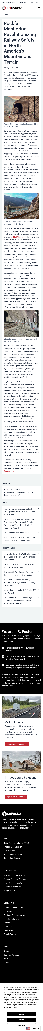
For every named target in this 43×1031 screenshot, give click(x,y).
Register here (9, 471)
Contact (7, 962)
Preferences (21, 1025)
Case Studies (33, 3)
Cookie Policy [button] (34, 1002)
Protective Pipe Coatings (14, 883)
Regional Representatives (14, 915)
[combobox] (33, 1028)
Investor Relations (11, 919)
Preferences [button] (13, 1007)
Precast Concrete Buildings (15, 875)
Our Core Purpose (11, 955)
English (33, 1029)
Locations (8, 911)
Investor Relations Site (10, 3)
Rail (16, 68)
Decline (21, 1020)
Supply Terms (10, 934)
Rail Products (9, 851)
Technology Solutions (13, 854)
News (6, 15)
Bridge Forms (9, 890)
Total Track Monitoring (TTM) (16, 843)
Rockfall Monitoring (18, 237)
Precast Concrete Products (15, 879)
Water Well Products (12, 887)
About (6, 951)
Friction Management (13, 847)
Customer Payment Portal (15, 907)
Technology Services (12, 858)
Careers (23, 3)
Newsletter (8, 930)
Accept (21, 1014)
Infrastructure (10, 870)
